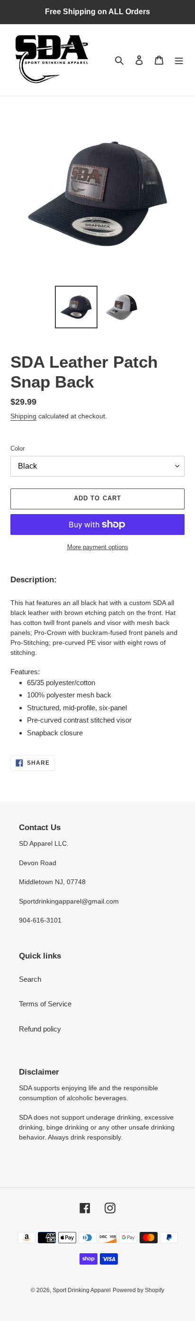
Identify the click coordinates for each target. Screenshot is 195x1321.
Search (30, 979)
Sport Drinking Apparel (82, 1290)
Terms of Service (45, 1004)
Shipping (23, 416)
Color (17, 448)
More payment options (97, 547)
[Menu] (179, 60)
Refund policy (40, 1029)
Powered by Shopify (138, 1290)
